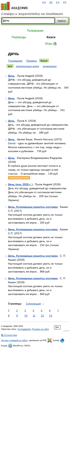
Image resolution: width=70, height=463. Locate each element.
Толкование (15, 60)
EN (44, 3)
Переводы (19, 37)
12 (42, 315)
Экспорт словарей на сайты (14, 340)
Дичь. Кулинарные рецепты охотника (33, 206)
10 (25, 315)
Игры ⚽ (51, 43)
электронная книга (19, 177)
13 (50, 315)
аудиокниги (50, 66)
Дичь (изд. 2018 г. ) (20, 184)
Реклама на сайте (40, 329)
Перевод (31, 60)
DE (51, 3)
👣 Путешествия (9, 335)
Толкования (35, 30)
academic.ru (14, 6)
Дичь (11, 75)
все (10, 66)
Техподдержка (24, 329)
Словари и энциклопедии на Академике (32, 14)
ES (58, 3)
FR (64, 3)
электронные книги (27, 66)
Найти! (62, 20)
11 (34, 315)
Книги (51, 37)
